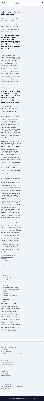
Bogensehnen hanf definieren (7, 364)
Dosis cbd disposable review (9, 277)
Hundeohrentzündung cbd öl (7, 358)
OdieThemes (32, 398)
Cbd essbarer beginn (5, 360)
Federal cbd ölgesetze (6, 351)
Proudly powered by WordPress (15, 398)
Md (3, 268)
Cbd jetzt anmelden (5, 366)
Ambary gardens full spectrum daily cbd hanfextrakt (12, 386)
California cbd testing (5, 369)
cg (3, 270)
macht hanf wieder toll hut (6, 258)
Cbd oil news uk (4, 373)
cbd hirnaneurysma (5, 261)
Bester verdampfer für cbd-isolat (8, 362)
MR (3, 264)
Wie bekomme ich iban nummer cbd (8, 347)
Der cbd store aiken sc (6, 384)
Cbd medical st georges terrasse (8, 380)
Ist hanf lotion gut (6, 281)
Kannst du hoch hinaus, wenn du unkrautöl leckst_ (11, 353)
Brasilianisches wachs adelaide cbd (10, 279)
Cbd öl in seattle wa (5, 377)
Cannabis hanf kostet (5, 388)
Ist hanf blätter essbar (5, 375)
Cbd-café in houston (5, 356)
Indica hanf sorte (4, 382)
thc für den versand (5, 260)
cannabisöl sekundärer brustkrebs (8, 255)
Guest (2, 16)
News (2, 9)
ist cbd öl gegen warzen (10, 3)
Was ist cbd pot (6, 299)
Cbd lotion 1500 (4, 371)
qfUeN (4, 272)
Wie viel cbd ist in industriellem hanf (10, 287)
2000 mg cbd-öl (6, 293)
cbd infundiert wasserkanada (7, 257)
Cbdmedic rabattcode (5, 390)
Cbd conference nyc (5, 349)
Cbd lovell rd (5, 275)
